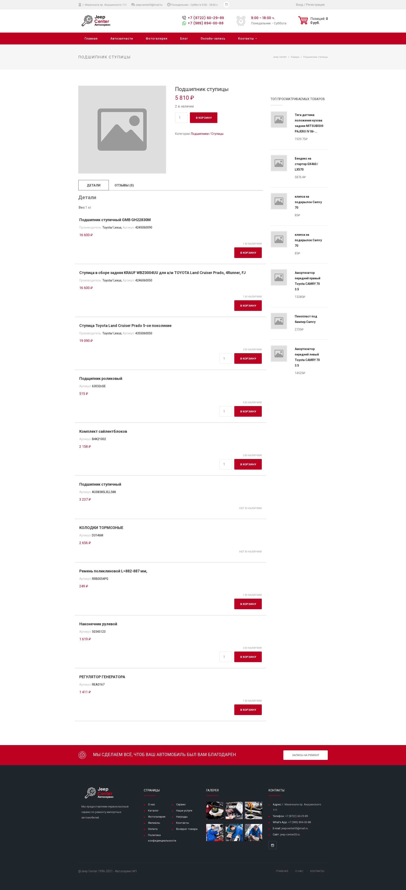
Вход (299, 5)
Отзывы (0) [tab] (124, 185)
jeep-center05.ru (290, 834)
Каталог (153, 810)
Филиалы (154, 822)
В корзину (204, 117)
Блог (184, 38)
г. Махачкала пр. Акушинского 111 (104, 4)
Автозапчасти (121, 38)
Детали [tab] (93, 185)
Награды (182, 816)
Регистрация (315, 5)
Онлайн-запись (213, 38)
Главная (91, 38)
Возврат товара (187, 829)
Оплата (153, 829)
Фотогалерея (156, 38)
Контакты (246, 38)
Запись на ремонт (305, 755)
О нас (151, 804)
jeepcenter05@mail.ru (148, 4)
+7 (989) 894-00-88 (206, 23)
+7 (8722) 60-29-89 (206, 17)
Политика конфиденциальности (162, 838)
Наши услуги (184, 810)
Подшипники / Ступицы (207, 133)
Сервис (181, 804)
